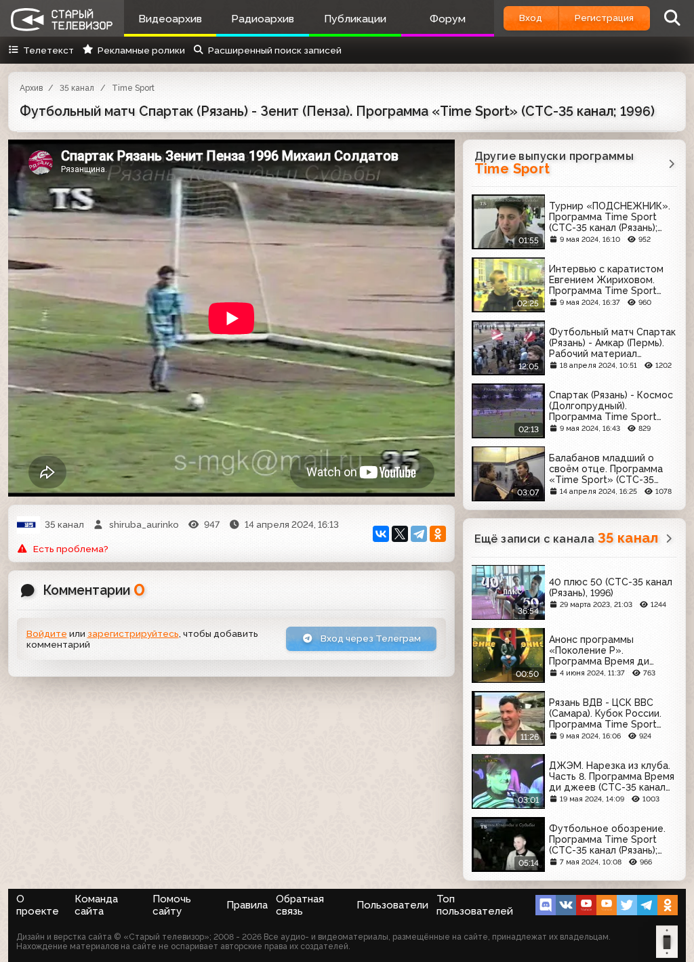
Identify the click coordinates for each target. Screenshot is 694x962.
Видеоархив (170, 18)
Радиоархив (262, 18)
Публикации (355, 18)
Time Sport (133, 88)
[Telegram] (419, 534)
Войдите (46, 633)
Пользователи (392, 905)
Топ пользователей (474, 905)
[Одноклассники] (438, 534)
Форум (448, 18)
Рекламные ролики (141, 50)
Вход (530, 17)
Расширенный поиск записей (275, 50)
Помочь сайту (171, 905)
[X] (400, 534)
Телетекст (48, 50)
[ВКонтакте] (381, 534)
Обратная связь (300, 905)
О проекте (37, 905)
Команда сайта (96, 905)
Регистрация (604, 17)
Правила (247, 905)
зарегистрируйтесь (133, 633)
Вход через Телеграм (370, 638)
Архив (31, 88)
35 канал (77, 88)
